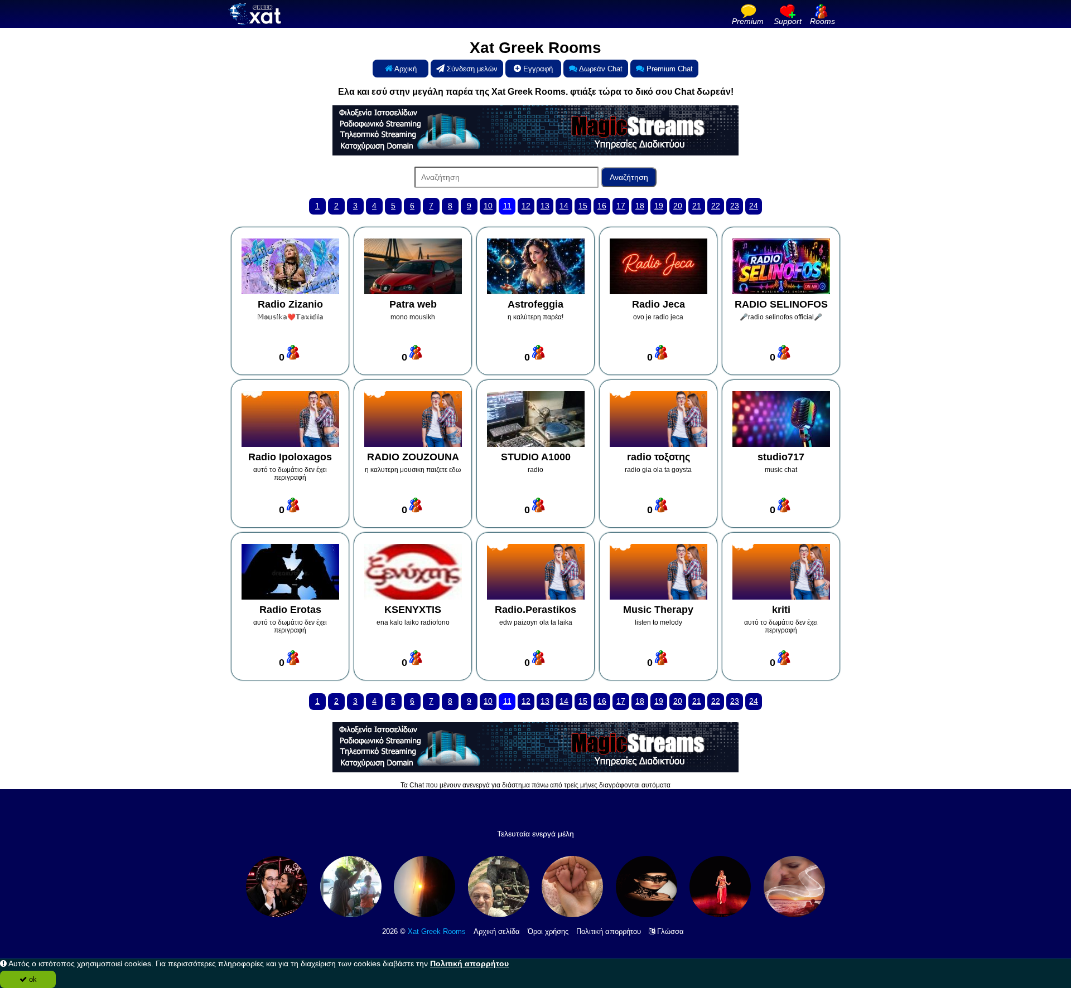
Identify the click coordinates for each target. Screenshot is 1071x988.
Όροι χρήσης (548, 931)
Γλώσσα (669, 931)
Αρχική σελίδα (497, 931)
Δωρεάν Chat (600, 69)
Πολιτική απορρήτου (608, 931)
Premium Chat (668, 69)
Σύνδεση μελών (471, 69)
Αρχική (405, 69)
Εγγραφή (537, 69)
